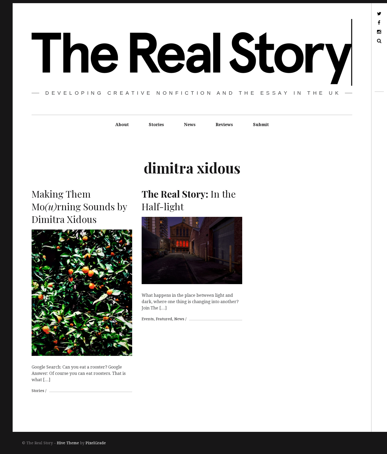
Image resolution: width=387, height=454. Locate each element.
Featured (164, 319)
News (190, 124)
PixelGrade (96, 443)
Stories (156, 124)
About (122, 124)
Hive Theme (68, 443)
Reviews (224, 124)
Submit (261, 124)
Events (148, 319)
